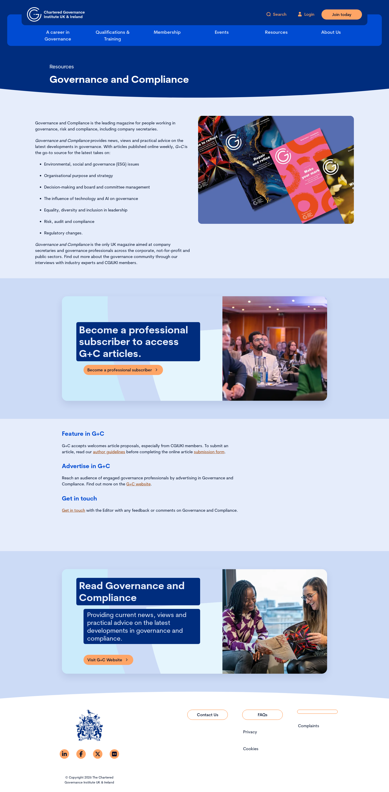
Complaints (308, 725)
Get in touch (73, 510)
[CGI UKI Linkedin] (64, 754)
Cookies (250, 748)
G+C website (138, 484)
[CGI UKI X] (97, 754)
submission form (209, 451)
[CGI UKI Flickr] (114, 754)
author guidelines (109, 451)
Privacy (250, 731)
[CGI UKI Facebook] (81, 754)
